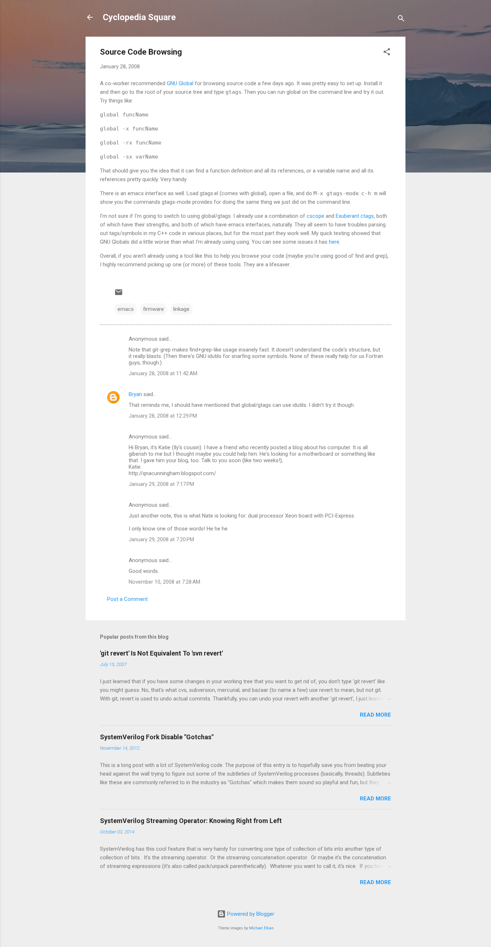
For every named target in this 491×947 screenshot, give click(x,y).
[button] (386, 53)
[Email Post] (118, 294)
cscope (315, 216)
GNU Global (180, 83)
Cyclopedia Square (139, 17)
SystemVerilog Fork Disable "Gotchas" (157, 737)
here (334, 242)
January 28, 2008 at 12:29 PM (163, 416)
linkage (181, 309)
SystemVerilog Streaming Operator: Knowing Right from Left (191, 820)
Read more (375, 715)
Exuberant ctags (355, 216)
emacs (126, 309)
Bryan (135, 394)
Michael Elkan (261, 928)
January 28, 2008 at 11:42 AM (163, 373)
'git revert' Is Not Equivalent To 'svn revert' (161, 653)
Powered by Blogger (250, 914)
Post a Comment (127, 599)
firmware (153, 309)
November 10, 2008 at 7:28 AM (164, 582)
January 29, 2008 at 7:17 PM (161, 484)
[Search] (401, 20)
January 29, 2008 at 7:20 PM (161, 539)
